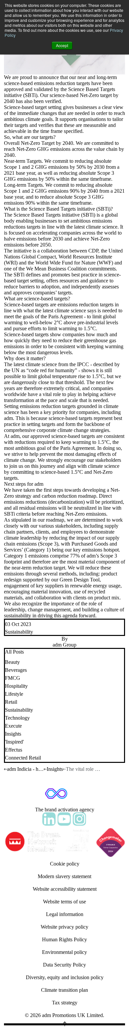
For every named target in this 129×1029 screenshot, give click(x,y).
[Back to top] (64, 1024)
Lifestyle (14, 694)
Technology (17, 718)
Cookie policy (64, 864)
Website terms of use (64, 901)
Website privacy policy (64, 927)
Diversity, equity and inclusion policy (65, 977)
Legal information (64, 914)
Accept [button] (62, 45)
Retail (11, 702)
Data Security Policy (64, 965)
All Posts (14, 652)
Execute (13, 726)
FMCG (12, 678)
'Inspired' (14, 742)
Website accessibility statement (65, 889)
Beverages (16, 670)
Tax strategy (64, 1002)
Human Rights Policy (64, 939)
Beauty (12, 662)
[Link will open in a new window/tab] (49, 819)
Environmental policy (64, 952)
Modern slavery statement (64, 876)
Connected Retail (23, 758)
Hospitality (16, 686)
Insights (13, 734)
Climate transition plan (64, 990)
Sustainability (19, 632)
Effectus (13, 750)
